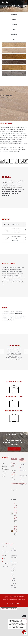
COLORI (5, 6)
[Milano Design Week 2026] (12, 531)
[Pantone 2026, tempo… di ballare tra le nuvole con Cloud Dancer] (12, 513)
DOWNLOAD (19, 8)
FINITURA (21, 6)
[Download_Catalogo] (14, 415)
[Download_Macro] (14, 386)
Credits (23, 599)
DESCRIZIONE (13, 6)
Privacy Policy (15, 596)
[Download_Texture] (14, 401)
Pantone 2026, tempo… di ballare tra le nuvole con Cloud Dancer (16, 511)
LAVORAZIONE (14, 7)
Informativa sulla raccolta (9, 608)
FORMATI (6, 7)
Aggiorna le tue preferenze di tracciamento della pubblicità (13, 598)
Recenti (13, 500)
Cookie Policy (21, 596)
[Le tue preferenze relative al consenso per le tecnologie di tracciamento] (25, 633)
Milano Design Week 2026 (16, 529)
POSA (22, 7)
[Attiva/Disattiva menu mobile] (25, 2)
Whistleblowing (8, 598)
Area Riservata (18, 599)
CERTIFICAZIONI (9, 8)
